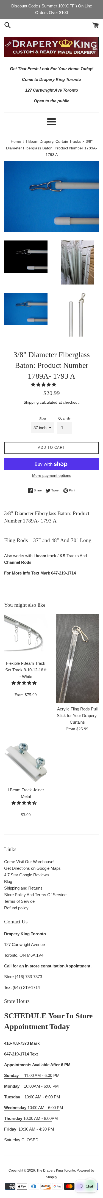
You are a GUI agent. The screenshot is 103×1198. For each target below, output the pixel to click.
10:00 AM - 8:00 (28, 1118)
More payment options (51, 475)
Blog (8, 881)
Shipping (31, 402)
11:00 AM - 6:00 (28, 1075)
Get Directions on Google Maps (32, 868)
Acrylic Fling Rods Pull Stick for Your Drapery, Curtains (77, 715)
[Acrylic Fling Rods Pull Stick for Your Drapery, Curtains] (77, 658)
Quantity (64, 418)
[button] (44, 384)
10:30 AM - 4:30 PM (36, 1129)
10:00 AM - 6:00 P (32, 1107)
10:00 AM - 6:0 (27, 1097)
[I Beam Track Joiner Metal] (26, 762)
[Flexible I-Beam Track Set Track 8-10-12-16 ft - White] (26, 635)
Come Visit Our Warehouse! (29, 861)
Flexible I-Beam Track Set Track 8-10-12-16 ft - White (25, 670)
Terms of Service (19, 901)
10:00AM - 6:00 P (29, 1086)
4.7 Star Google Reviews (26, 874)
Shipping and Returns (23, 888)
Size (42, 419)
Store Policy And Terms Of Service (35, 894)
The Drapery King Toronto (56, 1170)
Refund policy (16, 908)
